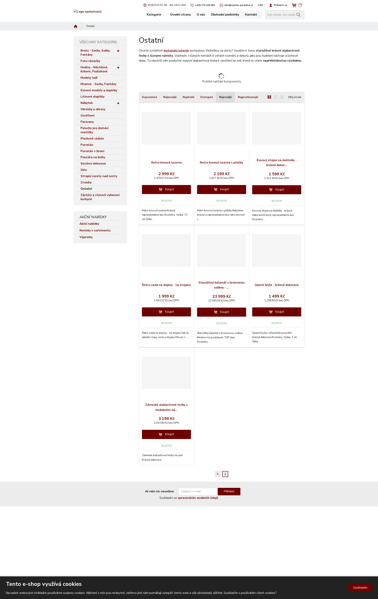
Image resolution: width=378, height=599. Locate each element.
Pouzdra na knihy (93, 157)
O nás (201, 15)
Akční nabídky (89, 224)
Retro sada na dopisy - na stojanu (166, 285)
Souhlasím (360, 587)
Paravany (87, 122)
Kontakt (251, 15)
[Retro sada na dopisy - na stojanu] (166, 250)
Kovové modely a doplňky (99, 90)
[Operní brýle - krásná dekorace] (276, 250)
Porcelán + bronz (93, 151)
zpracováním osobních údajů (198, 498)
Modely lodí (89, 78)
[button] (260, 5)
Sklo (84, 170)
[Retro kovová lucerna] (166, 128)
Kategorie (154, 15)
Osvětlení (87, 115)
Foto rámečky (90, 61)
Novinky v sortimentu (95, 230)
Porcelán (87, 145)
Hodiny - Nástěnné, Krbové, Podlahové (94, 69)
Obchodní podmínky (225, 15)
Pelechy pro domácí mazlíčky (94, 130)
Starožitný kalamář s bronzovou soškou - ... (221, 285)
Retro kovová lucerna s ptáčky (221, 163)
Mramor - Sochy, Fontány (98, 84)
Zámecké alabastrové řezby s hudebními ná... (166, 407)
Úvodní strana (180, 15)
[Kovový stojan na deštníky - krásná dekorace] (276, 128)
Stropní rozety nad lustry (99, 176)
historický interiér (176, 51)
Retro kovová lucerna (166, 163)
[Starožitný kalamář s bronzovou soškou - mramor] (221, 250)
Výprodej (86, 237)
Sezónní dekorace (93, 163)
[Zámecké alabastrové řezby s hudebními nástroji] (166, 373)
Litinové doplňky (93, 97)
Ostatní (86, 189)
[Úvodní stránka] (88, 12)
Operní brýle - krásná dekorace (277, 285)
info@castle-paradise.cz (89, 537)
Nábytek (87, 103)
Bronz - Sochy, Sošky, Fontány (95, 53)
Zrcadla (86, 182)
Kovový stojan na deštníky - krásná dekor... (277, 162)
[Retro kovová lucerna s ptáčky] (221, 128)
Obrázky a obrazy (93, 109)
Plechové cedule (92, 139)
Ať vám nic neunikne (159, 491)
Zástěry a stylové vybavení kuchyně (100, 197)
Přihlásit (229, 491)
